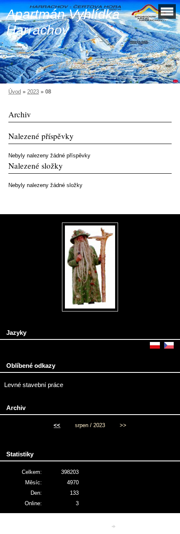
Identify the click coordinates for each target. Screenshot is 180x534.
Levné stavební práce (33, 385)
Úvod (14, 92)
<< (57, 425)
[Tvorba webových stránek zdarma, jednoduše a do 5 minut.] (114, 526)
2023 (33, 92)
